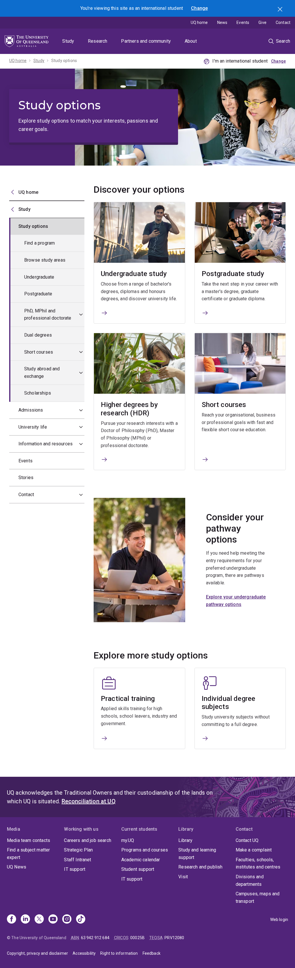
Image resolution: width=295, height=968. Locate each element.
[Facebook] (11, 920)
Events (243, 22)
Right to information (119, 953)
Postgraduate (38, 294)
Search (280, 9)
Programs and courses (144, 850)
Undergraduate (39, 277)
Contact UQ (247, 840)
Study (68, 41)
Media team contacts (28, 840)
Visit (183, 876)
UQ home (199, 22)
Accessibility (84, 953)
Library (185, 840)
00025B (137, 937)
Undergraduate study (134, 274)
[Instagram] (66, 920)
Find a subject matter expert (28, 853)
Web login (279, 919)
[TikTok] (80, 920)
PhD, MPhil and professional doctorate (47, 314)
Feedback (151, 953)
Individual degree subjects (229, 703)
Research (97, 41)
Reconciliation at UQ (89, 801)
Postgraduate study (233, 274)
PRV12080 (174, 937)
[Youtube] (53, 920)
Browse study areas (44, 260)
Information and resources (45, 444)
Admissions (30, 410)
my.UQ (127, 840)
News (222, 22)
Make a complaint (254, 850)
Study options (64, 60)
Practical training (128, 699)
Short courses (38, 352)
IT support (74, 869)
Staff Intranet (77, 859)
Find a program (39, 243)
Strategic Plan (78, 850)
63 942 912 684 (95, 937)
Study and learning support (197, 853)
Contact (283, 22)
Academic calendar (140, 859)
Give (262, 22)
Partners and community (146, 41)
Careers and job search (87, 840)
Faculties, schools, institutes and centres (258, 863)
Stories (25, 477)
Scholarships (37, 393)
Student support (137, 869)
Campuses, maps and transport (258, 897)
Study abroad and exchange (42, 372)
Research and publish (200, 867)
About (191, 41)
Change (199, 8)
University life (32, 427)
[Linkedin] (25, 920)
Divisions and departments (250, 880)
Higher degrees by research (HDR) (129, 409)
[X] (39, 920)
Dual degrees (38, 335)
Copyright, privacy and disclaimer (37, 953)
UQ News (16, 867)
